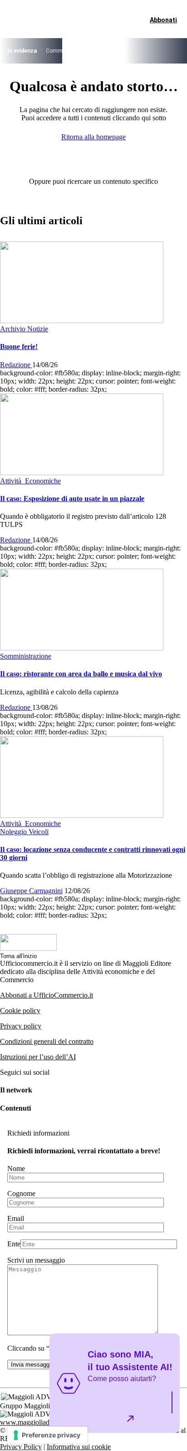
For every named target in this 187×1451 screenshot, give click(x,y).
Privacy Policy (21, 1447)
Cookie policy (20, 1010)
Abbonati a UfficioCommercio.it (46, 995)
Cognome (21, 1193)
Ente (13, 1244)
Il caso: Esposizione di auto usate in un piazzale (72, 498)
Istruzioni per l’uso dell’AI (38, 1057)
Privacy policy (20, 1026)
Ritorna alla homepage (93, 137)
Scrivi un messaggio (36, 1260)
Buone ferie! (19, 346)
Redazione (16, 365)
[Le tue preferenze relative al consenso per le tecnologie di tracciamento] (47, 1435)
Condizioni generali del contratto (47, 1041)
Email (15, 1218)
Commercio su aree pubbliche (82, 51)
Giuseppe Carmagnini (31, 891)
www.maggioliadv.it (29, 1422)
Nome (16, 1168)
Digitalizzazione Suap (152, 51)
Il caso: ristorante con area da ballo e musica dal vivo (81, 674)
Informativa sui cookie (79, 1447)
